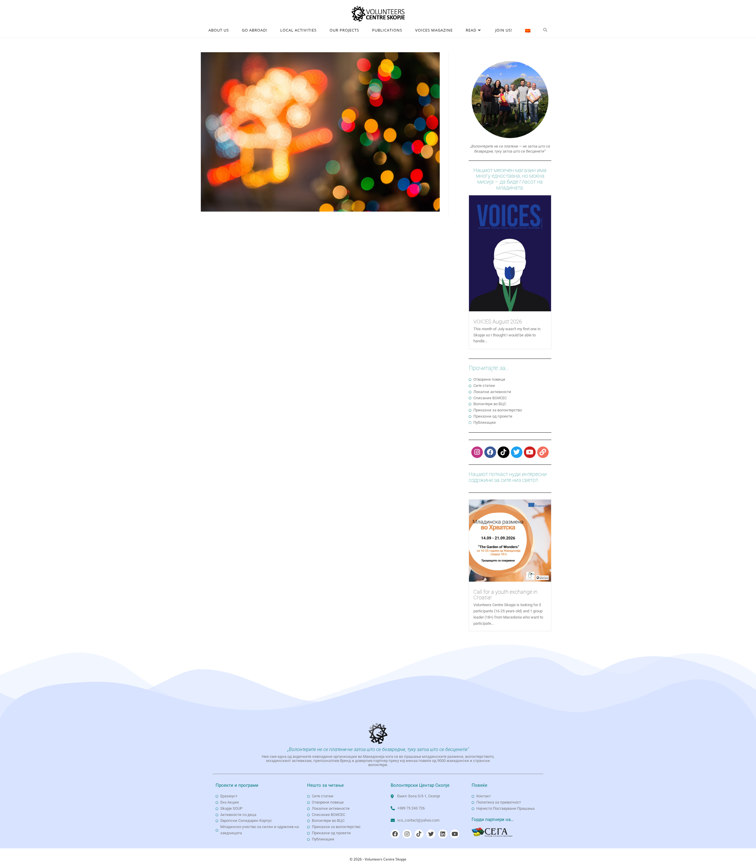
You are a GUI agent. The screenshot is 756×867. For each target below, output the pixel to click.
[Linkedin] (442, 834)
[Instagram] (477, 452)
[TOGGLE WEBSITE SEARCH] (545, 30)
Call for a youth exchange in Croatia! (505, 595)
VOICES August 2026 (497, 321)
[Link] (543, 452)
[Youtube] (530, 452)
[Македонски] (528, 30)
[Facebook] (490, 452)
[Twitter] (517, 452)
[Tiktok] (503, 452)
